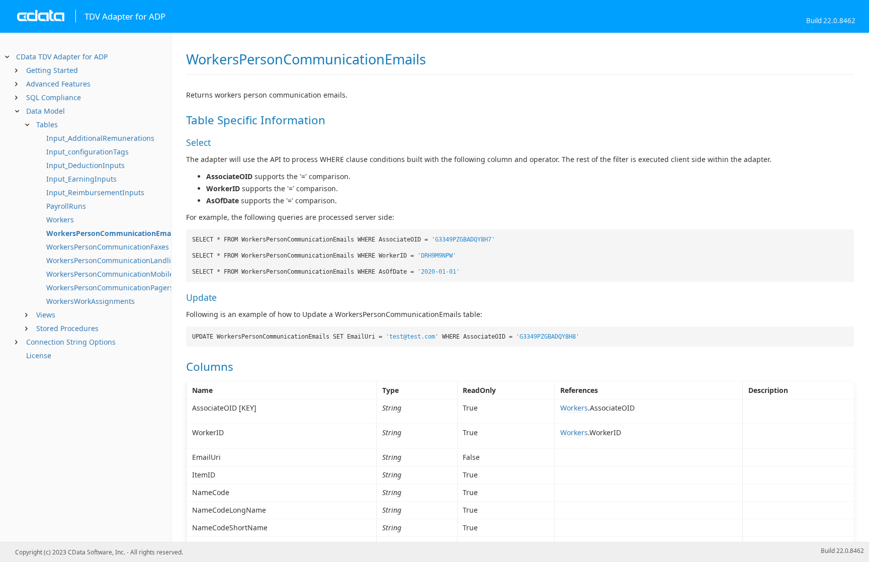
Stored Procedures (67, 328)
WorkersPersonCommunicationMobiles (111, 274)
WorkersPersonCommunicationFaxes (107, 247)
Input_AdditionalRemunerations (100, 138)
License (38, 355)
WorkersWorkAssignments (90, 301)
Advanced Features (58, 84)
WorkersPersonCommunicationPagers (109, 287)
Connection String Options (71, 342)
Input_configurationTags (87, 151)
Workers (60, 219)
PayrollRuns (66, 206)
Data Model (45, 111)
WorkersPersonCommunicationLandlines (114, 260)
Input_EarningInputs (81, 179)
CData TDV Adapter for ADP (62, 56)
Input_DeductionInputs (85, 165)
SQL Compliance (53, 97)
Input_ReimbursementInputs (95, 192)
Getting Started (52, 70)
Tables (47, 124)
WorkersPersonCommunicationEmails (112, 233)
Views (45, 314)
